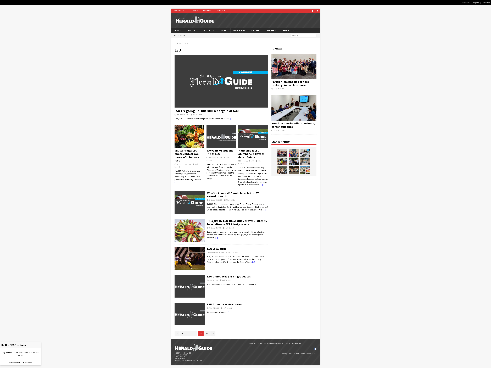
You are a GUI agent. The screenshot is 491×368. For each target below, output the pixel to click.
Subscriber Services (293, 343)
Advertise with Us (180, 11)
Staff (260, 343)
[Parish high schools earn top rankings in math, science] (293, 66)
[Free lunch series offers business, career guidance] (293, 108)
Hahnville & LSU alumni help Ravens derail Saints (251, 154)
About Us (252, 343)
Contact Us (221, 11)
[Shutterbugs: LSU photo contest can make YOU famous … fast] (189, 136)
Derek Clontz (198, 115)
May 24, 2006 (214, 308)
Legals (195, 11)
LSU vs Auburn (216, 248)
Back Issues (271, 31)
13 (207, 333)
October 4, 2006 (215, 228)
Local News (191, 31)
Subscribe (486, 2)
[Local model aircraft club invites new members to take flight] (294, 153)
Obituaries (256, 31)
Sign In (476, 2)
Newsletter (207, 11)
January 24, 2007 (183, 115)
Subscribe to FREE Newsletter (20, 363)
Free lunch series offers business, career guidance (293, 125)
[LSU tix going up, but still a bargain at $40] (221, 81)
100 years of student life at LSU (220, 152)
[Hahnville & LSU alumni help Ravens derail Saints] (253, 136)
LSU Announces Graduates (224, 304)
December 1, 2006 (215, 157)
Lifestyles (208, 31)
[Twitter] (317, 11)
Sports (223, 31)
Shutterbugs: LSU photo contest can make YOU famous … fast (188, 155)
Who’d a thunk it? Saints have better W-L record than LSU (234, 194)
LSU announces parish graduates (229, 276)
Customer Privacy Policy (273, 343)
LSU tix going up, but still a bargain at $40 (207, 111)
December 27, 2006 (184, 164)
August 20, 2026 (279, 89)
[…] (231, 119)
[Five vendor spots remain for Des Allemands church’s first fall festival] (294, 170)
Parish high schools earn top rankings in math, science (290, 83)
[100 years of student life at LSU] (221, 136)
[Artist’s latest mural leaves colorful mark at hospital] (305, 161)
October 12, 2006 (215, 200)
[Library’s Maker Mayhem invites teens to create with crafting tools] (282, 161)
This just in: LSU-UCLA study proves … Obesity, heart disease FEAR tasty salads (237, 222)
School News (239, 31)
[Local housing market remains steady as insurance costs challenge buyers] (305, 170)
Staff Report (229, 228)
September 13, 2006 (216, 252)
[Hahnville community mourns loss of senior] (294, 161)
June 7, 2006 (213, 280)
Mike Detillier (230, 200)
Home (176, 31)
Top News (276, 48)
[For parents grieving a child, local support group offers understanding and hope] (282, 170)
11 (194, 333)
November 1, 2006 (247, 161)
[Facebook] (312, 11)
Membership (287, 31)
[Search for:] (303, 35)
